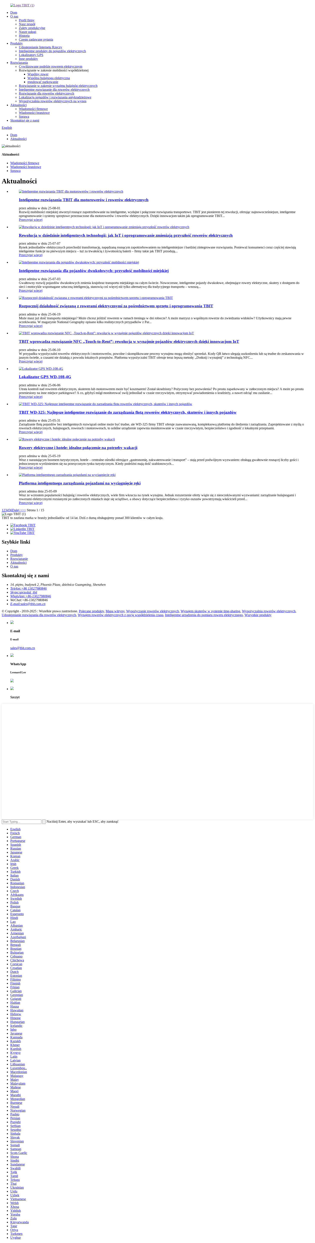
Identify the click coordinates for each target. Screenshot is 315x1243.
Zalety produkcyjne (32, 28)
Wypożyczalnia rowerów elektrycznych (269, 611)
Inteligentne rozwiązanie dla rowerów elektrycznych (54, 89)
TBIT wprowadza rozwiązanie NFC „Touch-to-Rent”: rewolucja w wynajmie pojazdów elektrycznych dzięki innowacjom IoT (129, 341)
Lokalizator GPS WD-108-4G (45, 377)
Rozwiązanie (19, 559)
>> (24, 510)
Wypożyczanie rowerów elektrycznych (152, 611)
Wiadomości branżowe (34, 112)
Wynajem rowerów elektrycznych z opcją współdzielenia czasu (120, 615)
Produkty (16, 43)
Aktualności (18, 105)
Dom (13, 12)
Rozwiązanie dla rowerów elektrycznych (46, 93)
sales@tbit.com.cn (22, 648)
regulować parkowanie (42, 82)
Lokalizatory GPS (31, 55)
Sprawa (24, 116)
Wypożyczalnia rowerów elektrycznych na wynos (52, 101)
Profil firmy (26, 20)
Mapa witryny (115, 611)
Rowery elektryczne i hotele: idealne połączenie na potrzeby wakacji (78, 447)
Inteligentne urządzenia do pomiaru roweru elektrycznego (204, 615)
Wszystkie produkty (258, 615)
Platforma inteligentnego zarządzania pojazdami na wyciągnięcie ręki (80, 483)
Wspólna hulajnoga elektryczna (48, 78)
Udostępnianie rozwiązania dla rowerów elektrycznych (39, 615)
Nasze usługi (27, 32)
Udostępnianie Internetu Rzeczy (40, 47)
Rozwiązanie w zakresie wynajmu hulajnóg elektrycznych (58, 86)
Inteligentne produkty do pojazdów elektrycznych (52, 51)
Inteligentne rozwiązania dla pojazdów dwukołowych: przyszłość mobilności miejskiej (94, 270)
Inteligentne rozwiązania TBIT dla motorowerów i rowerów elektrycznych (83, 200)
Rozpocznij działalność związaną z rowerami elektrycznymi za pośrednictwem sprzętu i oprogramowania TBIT (116, 306)
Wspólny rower (37, 74)
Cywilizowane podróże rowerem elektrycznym (50, 66)
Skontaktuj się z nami (24, 120)
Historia (24, 35)
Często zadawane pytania (36, 39)
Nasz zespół (27, 24)
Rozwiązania (19, 62)
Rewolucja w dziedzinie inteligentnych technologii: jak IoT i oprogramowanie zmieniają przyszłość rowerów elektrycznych (126, 235)
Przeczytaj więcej (30, 220)
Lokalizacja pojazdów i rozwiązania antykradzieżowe (55, 97)
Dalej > (17, 510)
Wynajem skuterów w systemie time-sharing (210, 611)
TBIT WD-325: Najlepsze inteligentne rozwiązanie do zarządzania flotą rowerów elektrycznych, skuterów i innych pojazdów (128, 412)
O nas (14, 16)
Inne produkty (28, 59)
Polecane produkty (91, 611)
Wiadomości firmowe (33, 109)
